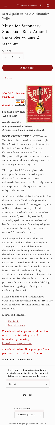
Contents (13, 321)
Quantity (6, 50)
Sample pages (16, 325)
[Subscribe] (46, 384)
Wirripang (22, 424)
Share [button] (8, 78)
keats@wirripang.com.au (17, 343)
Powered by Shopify (36, 424)
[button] (6, 5)
